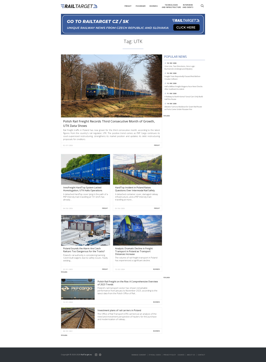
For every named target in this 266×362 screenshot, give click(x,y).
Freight (157, 145)
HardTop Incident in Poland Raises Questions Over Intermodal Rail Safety (135, 189)
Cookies (181, 355)
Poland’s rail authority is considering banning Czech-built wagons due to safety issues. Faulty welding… (85, 258)
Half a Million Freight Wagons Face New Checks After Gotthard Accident (183, 87)
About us (191, 355)
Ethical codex (155, 355)
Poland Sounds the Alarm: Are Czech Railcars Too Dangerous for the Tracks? (84, 250)
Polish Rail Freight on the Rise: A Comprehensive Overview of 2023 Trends (128, 283)
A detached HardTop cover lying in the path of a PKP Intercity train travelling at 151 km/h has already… (85, 197)
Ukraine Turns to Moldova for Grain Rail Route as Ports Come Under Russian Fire (183, 108)
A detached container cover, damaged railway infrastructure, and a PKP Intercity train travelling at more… (136, 197)
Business (156, 269)
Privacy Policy (169, 355)
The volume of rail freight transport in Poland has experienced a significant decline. (136, 259)
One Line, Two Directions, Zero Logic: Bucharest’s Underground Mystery (179, 67)
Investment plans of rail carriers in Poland (119, 310)
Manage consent (139, 355)
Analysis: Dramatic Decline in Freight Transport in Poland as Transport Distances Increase (134, 251)
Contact (201, 355)
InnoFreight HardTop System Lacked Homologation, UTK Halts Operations (82, 189)
